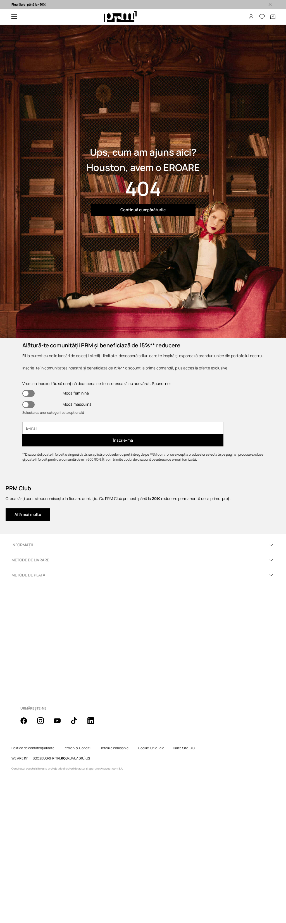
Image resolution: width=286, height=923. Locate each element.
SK (68, 758)
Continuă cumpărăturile (143, 209)
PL (59, 758)
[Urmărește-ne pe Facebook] (27, 723)
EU (43, 758)
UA (72, 758)
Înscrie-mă (123, 440)
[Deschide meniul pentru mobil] (14, 17)
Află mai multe (28, 514)
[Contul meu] (251, 16)
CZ (39, 758)
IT (55, 758)
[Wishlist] (262, 16)
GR (48, 758)
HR (52, 758)
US (88, 758)
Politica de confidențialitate (32, 748)
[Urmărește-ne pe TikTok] (77, 723)
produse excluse (250, 454)
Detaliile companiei (114, 748)
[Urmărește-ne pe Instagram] (44, 723)
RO (63, 758)
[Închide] (270, 4)
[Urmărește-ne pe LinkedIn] (94, 723)
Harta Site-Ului (184, 748)
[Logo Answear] (120, 17)
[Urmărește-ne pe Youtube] (60, 723)
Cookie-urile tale (151, 748)
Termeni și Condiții (77, 748)
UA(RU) (80, 758)
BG (35, 758)
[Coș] (273, 16)
